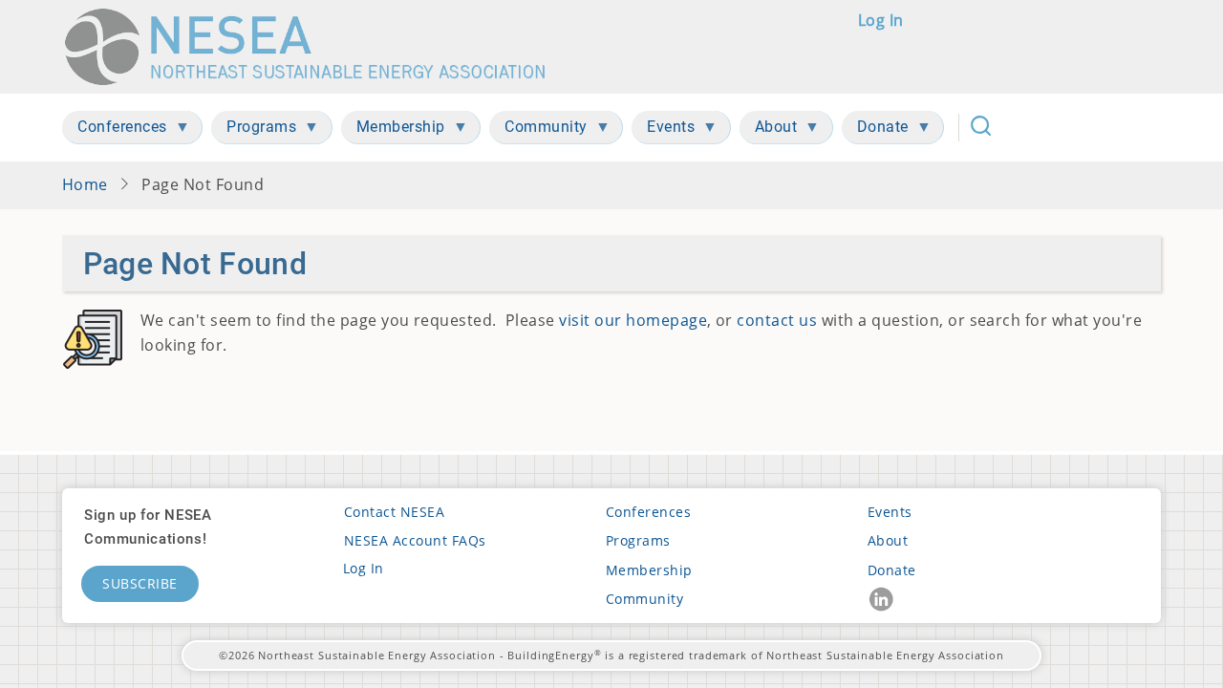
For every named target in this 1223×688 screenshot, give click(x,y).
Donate (892, 570)
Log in (881, 20)
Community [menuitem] (538, 130)
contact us (777, 320)
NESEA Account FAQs (415, 540)
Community (644, 599)
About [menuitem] (769, 130)
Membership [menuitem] (393, 130)
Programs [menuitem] (253, 130)
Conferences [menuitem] (114, 130)
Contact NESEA (394, 512)
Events (890, 512)
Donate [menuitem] (875, 130)
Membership (649, 570)
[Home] (314, 47)
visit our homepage (633, 320)
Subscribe (140, 583)
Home (85, 184)
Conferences (648, 512)
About (888, 540)
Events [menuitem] (663, 130)
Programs (638, 540)
